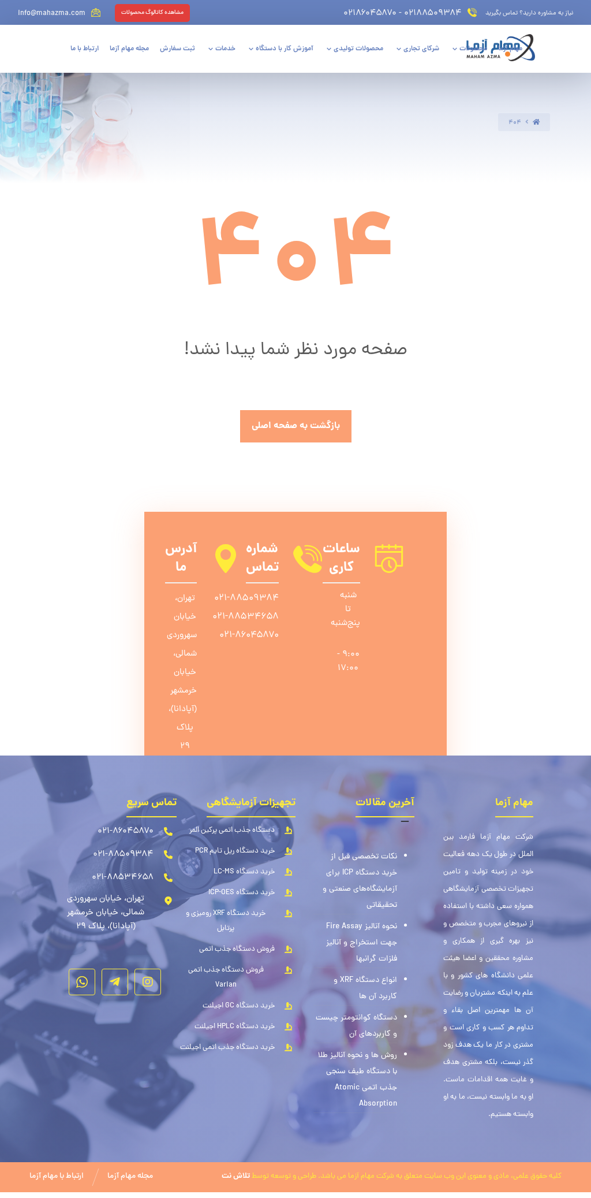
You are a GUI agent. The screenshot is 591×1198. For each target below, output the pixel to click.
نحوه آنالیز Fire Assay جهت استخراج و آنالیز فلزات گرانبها (361, 943)
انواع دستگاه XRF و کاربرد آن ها (365, 988)
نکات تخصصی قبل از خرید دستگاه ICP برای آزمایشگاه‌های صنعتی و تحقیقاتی (360, 881)
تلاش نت (236, 1176)
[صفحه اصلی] (536, 123)
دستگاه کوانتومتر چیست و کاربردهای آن (356, 1026)
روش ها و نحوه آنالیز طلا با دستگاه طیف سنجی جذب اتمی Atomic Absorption (357, 1080)
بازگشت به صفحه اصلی (296, 426)
